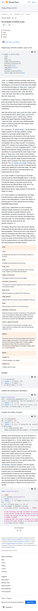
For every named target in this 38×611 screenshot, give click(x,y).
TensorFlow (4, 14)
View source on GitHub (12, 42)
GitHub (3, 565)
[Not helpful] (15, 18)
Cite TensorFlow (6, 591)
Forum (3, 562)
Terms (3, 598)
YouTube (4, 571)
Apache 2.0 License (23, 541)
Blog (2, 559)
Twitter (3, 568)
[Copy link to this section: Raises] (8, 353)
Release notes (5, 582)
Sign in (34, 2)
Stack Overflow (5, 585)
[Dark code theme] (32, 51)
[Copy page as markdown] (9, 24)
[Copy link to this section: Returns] (9, 334)
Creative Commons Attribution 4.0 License (18, 539)
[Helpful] (12, 18)
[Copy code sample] (35, 51)
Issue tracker (5, 579)
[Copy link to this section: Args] (7, 247)
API (11, 14)
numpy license (10, 547)
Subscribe (30, 602)
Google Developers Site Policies (14, 543)
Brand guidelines (6, 588)
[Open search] (29, 2)
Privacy (9, 598)
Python (28, 14)
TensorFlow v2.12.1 (9, 8)
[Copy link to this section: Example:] (9, 373)
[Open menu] (3, 2)
